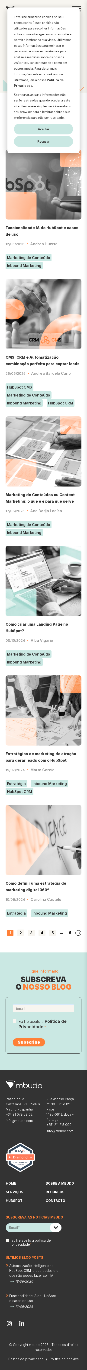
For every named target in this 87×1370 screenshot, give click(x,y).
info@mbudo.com (19, 1121)
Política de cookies (64, 1359)
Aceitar (43, 129)
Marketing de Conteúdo (28, 257)
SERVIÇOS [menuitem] (14, 1192)
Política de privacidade (26, 1359)
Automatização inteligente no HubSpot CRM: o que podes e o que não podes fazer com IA (33, 1270)
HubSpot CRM (60, 403)
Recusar (43, 141)
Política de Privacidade (43, 1024)
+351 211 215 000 (58, 1125)
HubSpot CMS (19, 387)
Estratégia (16, 783)
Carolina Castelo (46, 899)
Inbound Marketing (24, 265)
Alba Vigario (42, 640)
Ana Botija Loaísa (46, 510)
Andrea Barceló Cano (51, 373)
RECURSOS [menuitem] (55, 1192)
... (61, 932)
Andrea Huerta (44, 244)
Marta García (42, 770)
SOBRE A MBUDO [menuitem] (60, 1183)
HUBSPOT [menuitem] (14, 1201)
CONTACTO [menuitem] (55, 1201)
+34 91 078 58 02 (19, 1114)
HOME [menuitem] (11, 1183)
